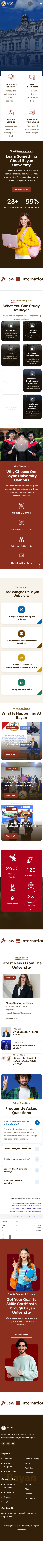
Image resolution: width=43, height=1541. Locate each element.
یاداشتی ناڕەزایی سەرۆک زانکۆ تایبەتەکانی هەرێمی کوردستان (24, 1061)
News (27, 1463)
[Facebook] (3, 1444)
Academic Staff (10, 1471)
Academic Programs (8, 1465)
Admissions (9, 1492)
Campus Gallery (32, 1459)
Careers (28, 1494)
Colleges (8, 1459)
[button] (41, 3)
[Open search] (36, 3)
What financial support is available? (15, 1181)
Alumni (28, 1489)
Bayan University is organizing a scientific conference (21, 743)
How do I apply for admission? (17, 1149)
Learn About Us (21, 190)
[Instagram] (8, 1444)
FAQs (6, 1502)
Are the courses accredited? (17, 1159)
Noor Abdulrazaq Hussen (20, 1003)
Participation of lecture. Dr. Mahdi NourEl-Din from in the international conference (21, 826)
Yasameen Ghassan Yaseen (24, 1046)
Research (29, 1473)
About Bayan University (9, 1486)
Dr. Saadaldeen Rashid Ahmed (25, 1033)
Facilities (29, 1468)
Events (7, 1497)
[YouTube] (13, 1444)
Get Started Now (21, 1335)
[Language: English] (30, 3)
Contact (28, 1484)
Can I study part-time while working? (16, 1170)
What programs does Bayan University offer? (16, 1122)
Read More (10, 1018)
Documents (30, 1498)
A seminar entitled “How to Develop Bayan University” (19, 784)
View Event (10, 755)
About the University (21, 52)
